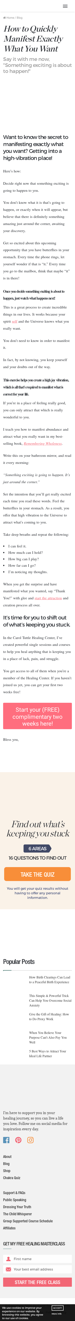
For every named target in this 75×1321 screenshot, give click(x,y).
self (14, 321)
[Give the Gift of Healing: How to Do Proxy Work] (14, 1019)
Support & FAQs (14, 1193)
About (7, 1157)
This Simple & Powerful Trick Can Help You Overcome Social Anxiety (50, 1000)
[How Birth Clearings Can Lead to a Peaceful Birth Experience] (14, 982)
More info (56, 1313)
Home (10, 17)
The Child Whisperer (17, 1214)
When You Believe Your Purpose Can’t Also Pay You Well (48, 1037)
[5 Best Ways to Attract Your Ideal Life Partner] (14, 1056)
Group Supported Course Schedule (28, 1221)
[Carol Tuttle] (23, 6)
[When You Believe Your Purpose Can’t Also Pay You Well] (14, 1038)
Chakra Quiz (11, 1178)
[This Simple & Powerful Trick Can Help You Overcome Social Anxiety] (14, 1001)
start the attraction (48, 597)
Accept (57, 1308)
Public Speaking (14, 1200)
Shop (6, 1171)
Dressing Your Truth (17, 1207)
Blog (19, 17)
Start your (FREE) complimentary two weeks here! (37, 716)
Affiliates (9, 1228)
